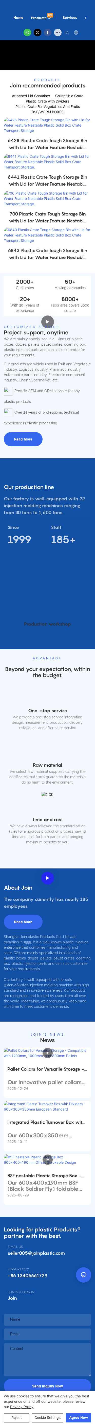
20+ (25, 299)
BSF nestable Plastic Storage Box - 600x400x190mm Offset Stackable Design (46, 1176)
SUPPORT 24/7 (18, 1269)
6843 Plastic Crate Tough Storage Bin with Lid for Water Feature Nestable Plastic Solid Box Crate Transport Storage (47, 254)
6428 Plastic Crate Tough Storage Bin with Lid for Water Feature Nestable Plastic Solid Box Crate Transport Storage (47, 144)
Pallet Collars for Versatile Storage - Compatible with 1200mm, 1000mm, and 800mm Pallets (46, 1069)
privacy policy (21, 1407)
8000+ (70, 299)
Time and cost (47, 819)
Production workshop (47, 624)
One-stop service (47, 710)
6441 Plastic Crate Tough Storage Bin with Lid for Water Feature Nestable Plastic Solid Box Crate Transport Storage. (47, 180)
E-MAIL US (15, 1247)
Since (13, 527)
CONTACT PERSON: (21, 1292)
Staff (56, 527)
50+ (70, 282)
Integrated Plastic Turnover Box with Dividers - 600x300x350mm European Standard (46, 1122)
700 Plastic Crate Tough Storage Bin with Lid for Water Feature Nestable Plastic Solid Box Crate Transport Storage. (47, 217)
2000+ (25, 282)
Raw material (47, 765)
